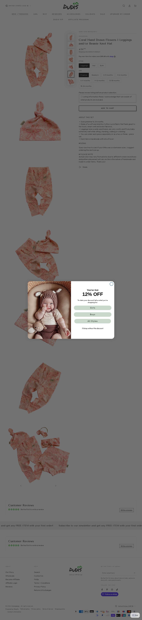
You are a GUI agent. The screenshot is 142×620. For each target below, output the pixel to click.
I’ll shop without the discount (92, 328)
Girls (92, 308)
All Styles (93, 321)
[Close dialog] (111, 284)
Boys (92, 314)
